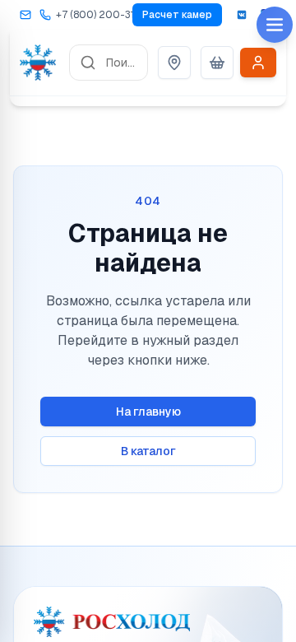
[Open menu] (275, 25)
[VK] (242, 15)
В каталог (148, 451)
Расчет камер (177, 14)
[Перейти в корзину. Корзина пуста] (217, 62)
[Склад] (174, 62)
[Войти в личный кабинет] (258, 62)
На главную (148, 411)
